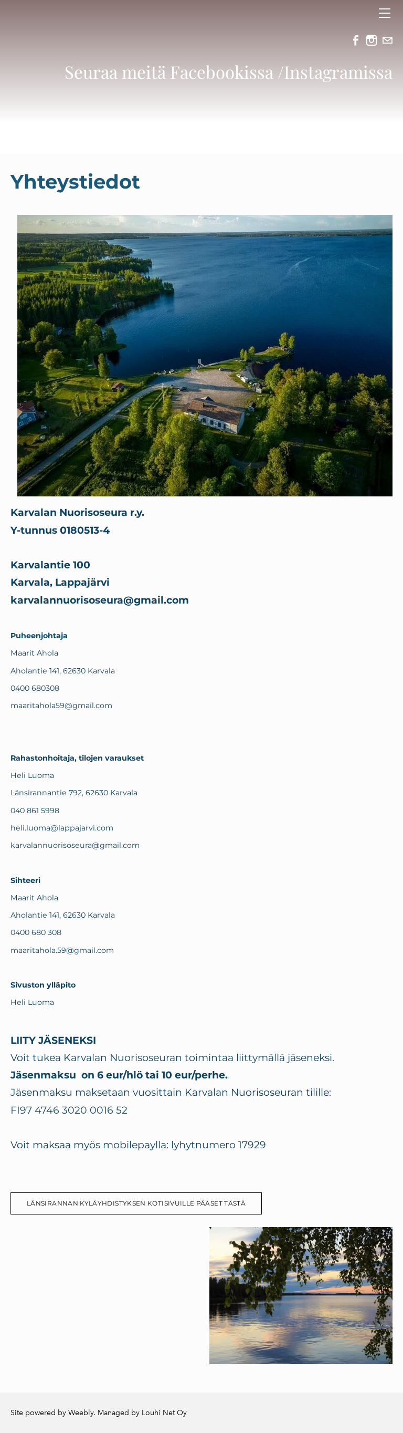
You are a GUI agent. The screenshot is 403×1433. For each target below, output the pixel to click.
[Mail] (387, 40)
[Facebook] (356, 40)
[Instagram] (371, 40)
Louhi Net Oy (164, 1412)
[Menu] (385, 13)
